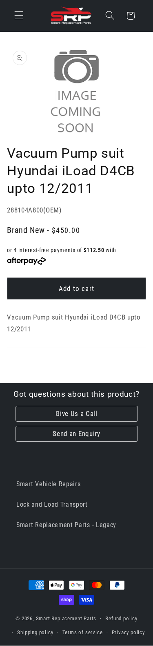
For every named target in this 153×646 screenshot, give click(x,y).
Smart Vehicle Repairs (48, 484)
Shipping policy (35, 632)
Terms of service (82, 632)
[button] (19, 15)
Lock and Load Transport (52, 504)
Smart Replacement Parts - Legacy (66, 525)
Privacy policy (128, 632)
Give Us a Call (76, 413)
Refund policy (121, 618)
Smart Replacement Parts (66, 618)
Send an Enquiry (76, 433)
